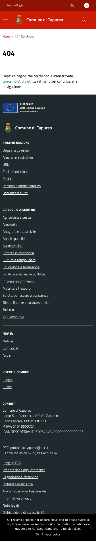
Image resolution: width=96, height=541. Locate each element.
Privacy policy (51, 534)
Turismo (8, 309)
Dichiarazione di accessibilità (23, 512)
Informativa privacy (17, 498)
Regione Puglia (15, 5)
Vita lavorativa (13, 316)
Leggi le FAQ (12, 462)
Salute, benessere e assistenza (25, 295)
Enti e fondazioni (15, 171)
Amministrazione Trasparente (24, 491)
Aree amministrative (18, 157)
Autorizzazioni (13, 245)
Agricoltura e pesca (17, 217)
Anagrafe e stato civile (19, 231)
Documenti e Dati (15, 192)
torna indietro (13, 81)
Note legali (11, 505)
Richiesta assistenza (18, 484)
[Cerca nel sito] (84, 19)
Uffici (6, 164)
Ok (38, 534)
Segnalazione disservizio (20, 477)
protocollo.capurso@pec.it (29, 447)
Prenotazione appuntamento (24, 469)
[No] (90, 527)
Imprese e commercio (18, 281)
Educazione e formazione (21, 267)
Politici (7, 178)
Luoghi (8, 379)
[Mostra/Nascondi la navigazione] (5, 19)
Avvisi (7, 355)
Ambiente (10, 224)
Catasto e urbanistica (18, 252)
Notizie (8, 341)
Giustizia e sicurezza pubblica (24, 274)
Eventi (7, 386)
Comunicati (11, 348)
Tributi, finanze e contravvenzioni (27, 302)
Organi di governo (16, 150)
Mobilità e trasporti (17, 288)
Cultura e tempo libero (19, 260)
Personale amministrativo (22, 185)
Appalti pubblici (14, 238)
